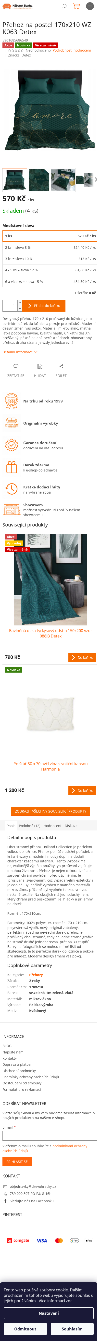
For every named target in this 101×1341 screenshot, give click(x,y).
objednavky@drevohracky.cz (33, 1186)
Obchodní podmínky (19, 1070)
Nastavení (49, 1313)
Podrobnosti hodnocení (72, 50)
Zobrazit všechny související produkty (50, 811)
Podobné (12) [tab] (29, 825)
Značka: (19, 55)
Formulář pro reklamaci (21, 1089)
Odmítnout (25, 1329)
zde (69, 1300)
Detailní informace (17, 352)
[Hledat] (64, 6)
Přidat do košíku (47, 305)
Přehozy (36, 974)
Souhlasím (72, 1329)
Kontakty (9, 1058)
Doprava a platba (16, 1064)
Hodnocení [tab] (52, 825)
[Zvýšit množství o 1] (19, 303)
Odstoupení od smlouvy (21, 1083)
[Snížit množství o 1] (19, 308)
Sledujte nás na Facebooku (32, 1201)
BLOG (7, 1045)
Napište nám (13, 1052)
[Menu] (90, 6)
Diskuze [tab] (71, 825)
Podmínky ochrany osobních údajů (30, 1077)
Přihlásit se (17, 1161)
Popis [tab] (11, 825)
